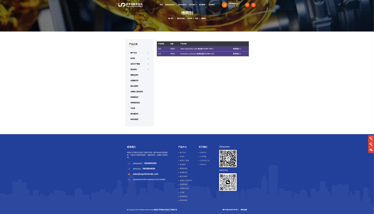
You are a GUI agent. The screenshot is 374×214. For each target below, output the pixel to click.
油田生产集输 (135, 64)
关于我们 (192, 5)
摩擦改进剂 (134, 75)
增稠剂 (203, 19)
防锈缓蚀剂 (134, 97)
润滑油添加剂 (169, 5)
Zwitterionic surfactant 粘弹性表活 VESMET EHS (197, 54)
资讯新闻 (202, 5)
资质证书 (203, 153)
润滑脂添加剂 (135, 103)
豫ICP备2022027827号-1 (231, 210)
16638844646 (148, 168)
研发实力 (203, 165)
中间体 (133, 108)
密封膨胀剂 (134, 114)
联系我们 (212, 5)
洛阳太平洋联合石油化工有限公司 (165, 210)
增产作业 (134, 53)
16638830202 (150, 163)
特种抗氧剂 (134, 119)
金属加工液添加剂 (137, 92)
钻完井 (190, 19)
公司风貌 (203, 157)
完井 (196, 19)
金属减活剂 (134, 81)
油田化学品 (182, 5)
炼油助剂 (134, 69)
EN (253, 5)
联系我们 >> (237, 49)
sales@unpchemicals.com (145, 174)
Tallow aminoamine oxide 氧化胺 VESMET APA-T (196, 49)
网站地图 (244, 210)
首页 (161, 5)
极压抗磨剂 (134, 86)
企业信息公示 (204, 161)
